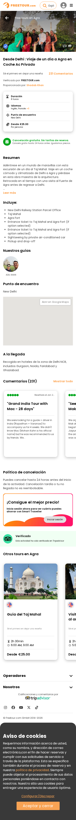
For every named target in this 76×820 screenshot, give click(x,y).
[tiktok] (36, 707)
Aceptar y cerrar (38, 806)
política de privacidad (32, 770)
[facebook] (13, 707)
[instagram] (5, 707)
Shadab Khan (35, 85)
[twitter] (29, 707)
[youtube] (21, 707)
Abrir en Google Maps (55, 302)
